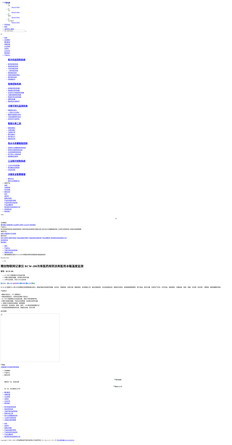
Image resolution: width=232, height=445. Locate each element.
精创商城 (16, 367)
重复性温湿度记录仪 (14, 114)
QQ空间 (11, 283)
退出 (12, 29)
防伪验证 (7, 24)
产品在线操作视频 (10, 200)
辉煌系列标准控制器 (14, 97)
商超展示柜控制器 (14, 90)
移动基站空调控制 (14, 167)
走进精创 (7, 40)
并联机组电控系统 (14, 75)
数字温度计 (11, 134)
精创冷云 (11, 179)
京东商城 (7, 189)
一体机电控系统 (13, 70)
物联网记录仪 (12, 110)
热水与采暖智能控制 (18, 143)
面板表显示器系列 (14, 101)
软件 (5, 194)
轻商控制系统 (14, 84)
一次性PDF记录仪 (13, 112)
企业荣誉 (7, 46)
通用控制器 (11, 99)
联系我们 (7, 53)
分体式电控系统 (13, 68)
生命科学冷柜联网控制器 (16, 92)
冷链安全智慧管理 (16, 174)
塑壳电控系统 (12, 77)
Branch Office (16, 7)
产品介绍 (7, 2)
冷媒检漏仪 (11, 130)
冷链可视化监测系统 (18, 106)
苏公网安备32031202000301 (65, 440)
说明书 (6, 196)
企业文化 (7, 51)
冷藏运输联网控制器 (14, 95)
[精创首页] (1, 34)
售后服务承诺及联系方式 (12, 207)
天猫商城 (7, 187)
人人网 (29, 283)
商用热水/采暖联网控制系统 (17, 148)
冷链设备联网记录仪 (14, 117)
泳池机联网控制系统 (14, 152)
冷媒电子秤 (11, 132)
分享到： (4, 283)
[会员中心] (7, 29)
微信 (34, 283)
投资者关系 (8, 209)
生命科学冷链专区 (14, 119)
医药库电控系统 (13, 64)
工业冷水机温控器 (14, 165)
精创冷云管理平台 (14, 181)
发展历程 (7, 44)
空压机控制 (11, 170)
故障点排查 (8, 198)
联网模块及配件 (13, 156)
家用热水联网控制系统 (15, 150)
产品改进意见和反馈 (10, 202)
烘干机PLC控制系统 (14, 154)
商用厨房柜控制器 (14, 88)
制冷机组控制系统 (16, 60)
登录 (5, 27)
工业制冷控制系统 (16, 161)
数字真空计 (11, 136)
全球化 (6, 48)
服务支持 (7, 192)
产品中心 (7, 55)
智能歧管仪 (11, 128)
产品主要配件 (8, 205)
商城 (5, 185)
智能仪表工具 (14, 123)
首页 (5, 38)
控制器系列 (11, 79)
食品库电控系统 (13, 66)
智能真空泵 (11, 139)
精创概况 (7, 42)
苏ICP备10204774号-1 (48, 440)
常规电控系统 (12, 73)
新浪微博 (17, 283)
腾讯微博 (23, 283)
